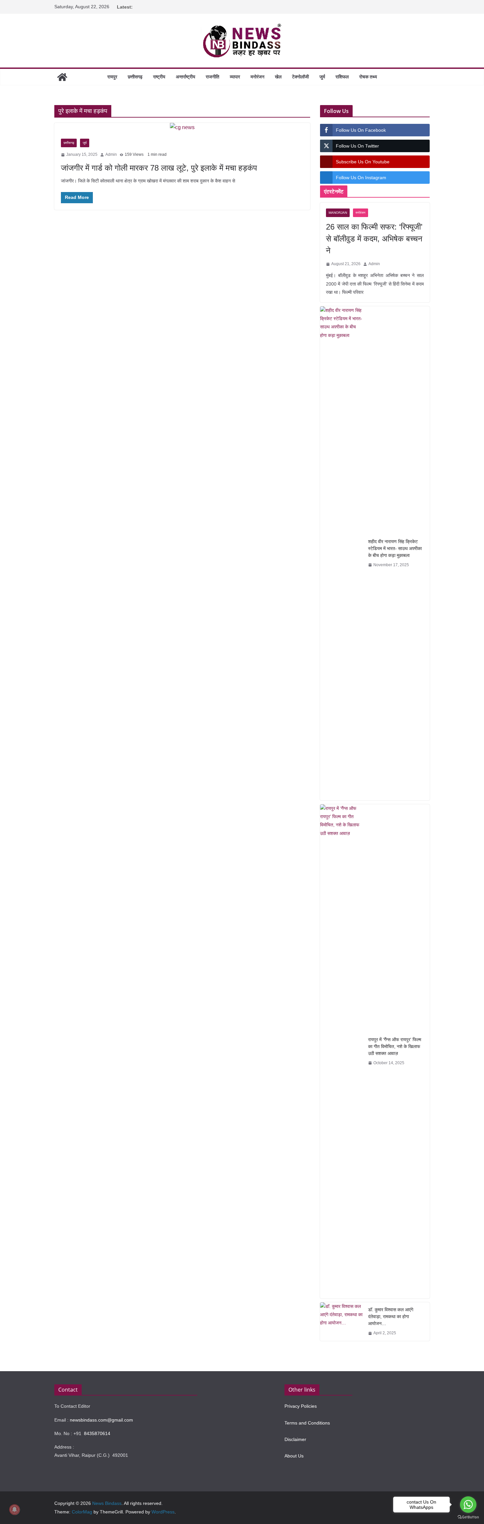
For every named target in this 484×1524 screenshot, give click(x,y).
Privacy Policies (300, 1406)
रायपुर (112, 76)
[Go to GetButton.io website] (468, 1517)
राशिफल (342, 76)
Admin (111, 154)
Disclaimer (295, 1439)
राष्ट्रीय (159, 76)
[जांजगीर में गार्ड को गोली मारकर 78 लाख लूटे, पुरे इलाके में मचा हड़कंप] (182, 127)
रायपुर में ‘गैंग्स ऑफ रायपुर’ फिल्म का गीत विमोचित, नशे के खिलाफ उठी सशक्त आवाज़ (394, 1046)
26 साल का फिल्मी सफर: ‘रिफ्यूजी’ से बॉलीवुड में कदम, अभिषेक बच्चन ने (374, 238)
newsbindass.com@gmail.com (101, 1420)
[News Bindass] (62, 77)
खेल (278, 76)
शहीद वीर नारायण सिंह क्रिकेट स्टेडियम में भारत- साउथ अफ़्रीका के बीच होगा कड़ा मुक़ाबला (395, 548)
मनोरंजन (257, 76)
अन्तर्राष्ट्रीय (185, 76)
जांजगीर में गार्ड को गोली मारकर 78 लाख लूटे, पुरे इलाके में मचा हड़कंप (159, 167)
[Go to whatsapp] (468, 1504)
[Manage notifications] (14, 1509)
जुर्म (322, 76)
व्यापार (235, 76)
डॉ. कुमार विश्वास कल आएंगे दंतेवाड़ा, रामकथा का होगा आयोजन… (390, 1316)
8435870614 (97, 1433)
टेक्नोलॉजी (300, 76)
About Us (294, 1455)
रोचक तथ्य (368, 76)
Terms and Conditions (307, 1423)
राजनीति (212, 76)
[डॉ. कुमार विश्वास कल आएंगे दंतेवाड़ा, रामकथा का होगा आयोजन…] (341, 1321)
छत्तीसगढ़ (135, 76)
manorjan (338, 212)
